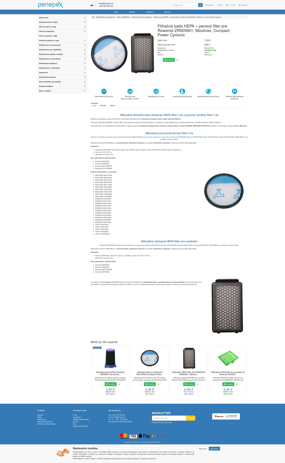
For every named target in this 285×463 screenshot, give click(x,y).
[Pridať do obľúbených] (177, 60)
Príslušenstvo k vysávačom (49, 68)
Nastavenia (203, 448)
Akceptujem (214, 448)
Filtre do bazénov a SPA (48, 36)
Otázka (112, 105)
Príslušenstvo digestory (48, 63)
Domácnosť (43, 72)
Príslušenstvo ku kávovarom (50, 45)
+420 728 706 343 (106, 6)
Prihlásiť (219, 5)
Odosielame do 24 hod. (156, 96)
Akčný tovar (43, 17)
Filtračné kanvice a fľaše (48, 22)
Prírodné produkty (46, 86)
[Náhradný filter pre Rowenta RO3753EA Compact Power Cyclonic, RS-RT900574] (149, 358)
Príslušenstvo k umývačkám (49, 59)
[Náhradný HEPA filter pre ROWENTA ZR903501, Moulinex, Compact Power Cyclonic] (188, 358)
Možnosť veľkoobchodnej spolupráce (234, 97)
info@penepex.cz (106, 3)
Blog (116, 11)
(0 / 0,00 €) (231, 5)
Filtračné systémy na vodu (49, 40)
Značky (132, 11)
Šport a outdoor (45, 91)
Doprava (149, 11)
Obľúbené (244, 5)
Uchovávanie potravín (47, 77)
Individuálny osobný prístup (182, 96)
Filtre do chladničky (46, 31)
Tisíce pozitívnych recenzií (104, 96)
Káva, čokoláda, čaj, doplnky (50, 82)
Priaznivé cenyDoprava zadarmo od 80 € (130, 97)
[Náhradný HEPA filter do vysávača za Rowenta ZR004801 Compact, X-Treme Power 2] (228, 358)
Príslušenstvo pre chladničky (50, 49)
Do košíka (169, 60)
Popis (94, 105)
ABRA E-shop (156, 442)
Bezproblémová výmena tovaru (208, 96)
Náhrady (103, 105)
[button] (83, 17)
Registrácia (210, 5)
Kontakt (168, 11)
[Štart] (93, 17)
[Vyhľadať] (200, 5)
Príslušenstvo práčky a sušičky (51, 54)
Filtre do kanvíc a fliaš (47, 27)
